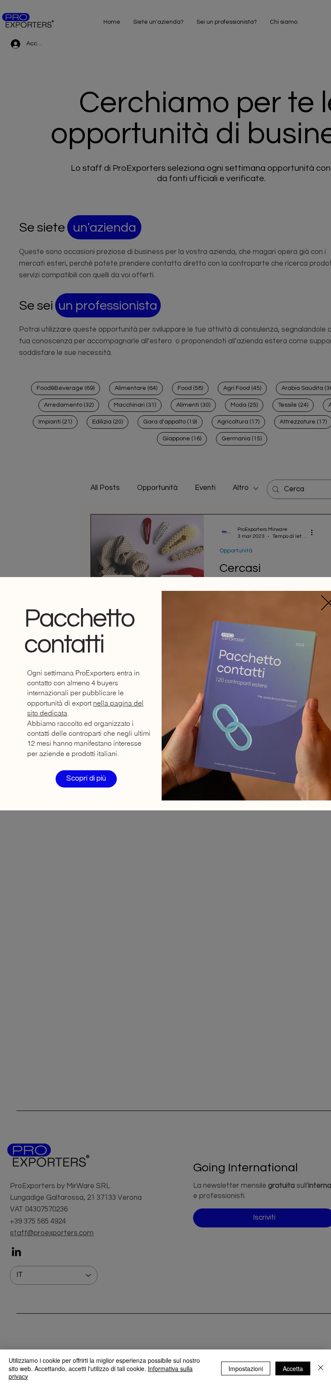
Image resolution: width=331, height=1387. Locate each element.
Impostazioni (245, 1368)
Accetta (293, 1368)
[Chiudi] (320, 1368)
